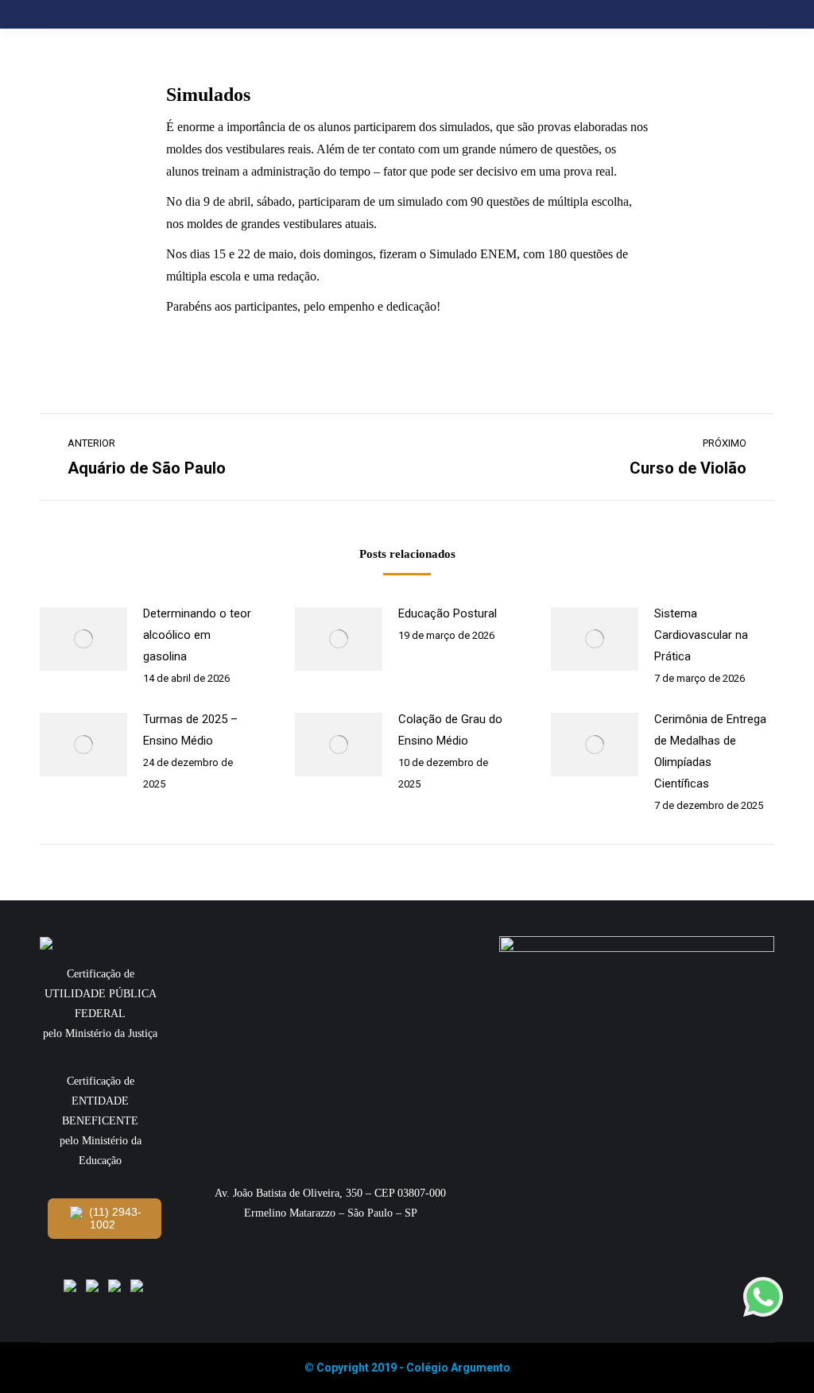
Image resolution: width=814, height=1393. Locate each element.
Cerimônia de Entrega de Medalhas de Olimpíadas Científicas (710, 751)
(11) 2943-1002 (113, 1218)
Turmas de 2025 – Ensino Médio (190, 730)
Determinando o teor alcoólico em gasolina (197, 635)
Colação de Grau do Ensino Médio (450, 730)
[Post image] (83, 639)
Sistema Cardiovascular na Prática (701, 635)
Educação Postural (447, 613)
